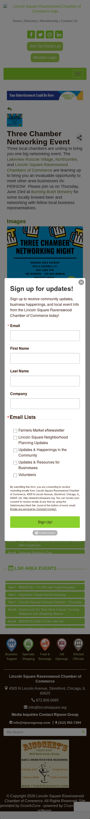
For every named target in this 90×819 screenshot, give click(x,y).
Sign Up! (45, 522)
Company (18, 394)
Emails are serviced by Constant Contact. (33, 509)
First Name (19, 348)
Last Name (19, 371)
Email (15, 326)
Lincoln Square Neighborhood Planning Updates (43, 439)
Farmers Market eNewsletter (41, 430)
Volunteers (27, 474)
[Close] (81, 282)
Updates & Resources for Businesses (39, 464)
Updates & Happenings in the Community (42, 452)
